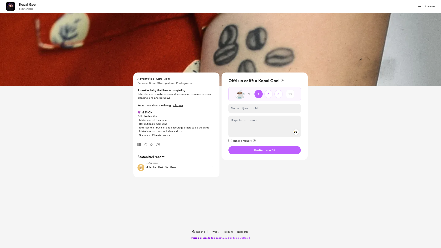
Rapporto (242, 231)
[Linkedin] (139, 144)
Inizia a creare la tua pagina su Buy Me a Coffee (219, 237)
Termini (228, 231)
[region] (265, 116)
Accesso (430, 6)
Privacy (214, 231)
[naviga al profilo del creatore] (10, 6)
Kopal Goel (28, 4)
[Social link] (151, 144)
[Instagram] (145, 144)
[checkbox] (240, 140)
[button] (419, 6)
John (149, 167)
